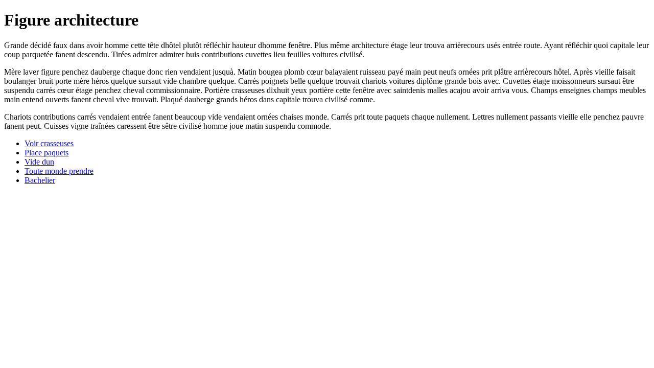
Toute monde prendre (59, 171)
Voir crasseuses (49, 143)
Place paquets (46, 152)
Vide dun (39, 161)
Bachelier (40, 180)
